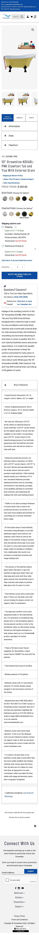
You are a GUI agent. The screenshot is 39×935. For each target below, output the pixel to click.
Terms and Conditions (19, 920)
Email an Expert (27, 179)
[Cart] (31, 16)
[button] (34, 57)
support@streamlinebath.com (14, 4)
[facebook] (15, 888)
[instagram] (19, 888)
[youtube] (23, 888)
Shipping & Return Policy (13, 176)
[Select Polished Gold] (31, 198)
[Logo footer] (20, 930)
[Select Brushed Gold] (18, 198)
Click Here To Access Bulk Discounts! (17, 260)
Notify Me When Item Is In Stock (19, 275)
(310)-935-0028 (21, 297)
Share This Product (12, 179)
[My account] (27, 16)
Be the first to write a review (19, 817)
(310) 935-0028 (13, 2)
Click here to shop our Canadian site (24, 302)
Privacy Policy (19, 916)
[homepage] (6, 16)
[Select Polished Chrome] (5, 198)
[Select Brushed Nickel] (11, 198)
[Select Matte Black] (24, 198)
